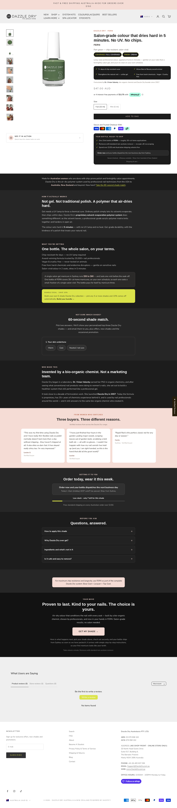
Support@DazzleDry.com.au (138, 766)
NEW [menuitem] (46, 14)
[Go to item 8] (9, 98)
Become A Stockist (76, 744)
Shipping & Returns (77, 753)
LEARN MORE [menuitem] (50, 18)
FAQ (71, 736)
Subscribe (16, 755)
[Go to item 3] (9, 51)
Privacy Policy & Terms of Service (82, 748)
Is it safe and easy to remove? (58, 558)
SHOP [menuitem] (54, 14)
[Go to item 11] (9, 117)
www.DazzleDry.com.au (135, 769)
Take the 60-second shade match (111, 185)
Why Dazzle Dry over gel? (56, 540)
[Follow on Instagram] (14, 791)
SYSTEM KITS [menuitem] (69, 14)
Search (71, 731)
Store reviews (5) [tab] (36, 683)
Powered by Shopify (100, 800)
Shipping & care (131, 161)
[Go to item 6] (9, 79)
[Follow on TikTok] (21, 791)
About (71, 740)
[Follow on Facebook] (7, 791)
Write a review (88, 697)
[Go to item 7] (9, 89)
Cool (61, 348)
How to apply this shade (55, 531)
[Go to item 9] (9, 107)
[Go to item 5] (9, 70)
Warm (50, 348)
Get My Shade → (88, 631)
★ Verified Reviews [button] (175, 406)
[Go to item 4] (9, 61)
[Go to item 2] (9, 42)
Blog (71, 757)
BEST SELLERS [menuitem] (109, 14)
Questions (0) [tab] (50, 683)
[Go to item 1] (9, 33)
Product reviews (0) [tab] (19, 683)
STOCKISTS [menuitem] (84, 18)
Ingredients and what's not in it (58, 549)
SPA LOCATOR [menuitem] (69, 18)
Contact (72, 761)
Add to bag (132, 116)
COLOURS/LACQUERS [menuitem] (89, 14)
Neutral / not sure (76, 348)
